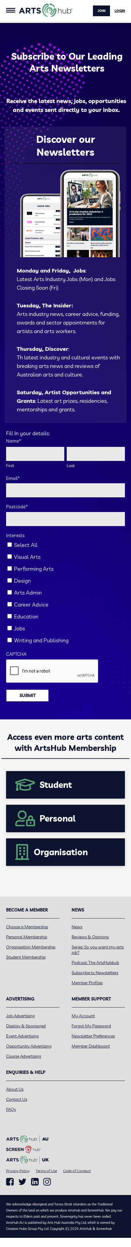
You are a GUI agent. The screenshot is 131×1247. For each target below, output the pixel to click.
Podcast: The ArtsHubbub (95, 962)
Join (101, 11)
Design (22, 580)
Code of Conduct (77, 1170)
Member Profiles (87, 982)
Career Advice (31, 604)
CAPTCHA (16, 654)
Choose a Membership (27, 927)
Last (71, 465)
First (10, 465)
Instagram (47, 1182)
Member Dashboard (91, 1046)
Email (13, 478)
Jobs (19, 628)
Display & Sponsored (26, 1026)
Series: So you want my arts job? (98, 949)
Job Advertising (20, 1016)
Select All (25, 544)
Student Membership (26, 957)
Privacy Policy (18, 1170)
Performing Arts (34, 568)
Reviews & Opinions (90, 937)
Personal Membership (26, 937)
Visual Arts (27, 556)
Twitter (22, 1181)
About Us (14, 1089)
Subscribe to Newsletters (95, 972)
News (77, 927)
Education (26, 616)
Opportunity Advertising (28, 1046)
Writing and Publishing (41, 640)
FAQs (11, 1109)
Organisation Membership (30, 947)
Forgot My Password (91, 1026)
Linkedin (35, 1182)
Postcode (17, 507)
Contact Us (16, 1099)
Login (120, 11)
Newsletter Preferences (93, 1036)
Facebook (10, 1182)
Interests (15, 535)
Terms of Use (46, 1170)
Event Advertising (22, 1036)
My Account (83, 1016)
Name (13, 441)
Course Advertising (23, 1056)
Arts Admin (28, 592)
